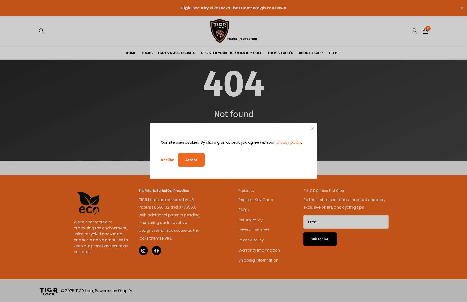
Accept (191, 160)
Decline (167, 160)
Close (312, 128)
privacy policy (288, 142)
